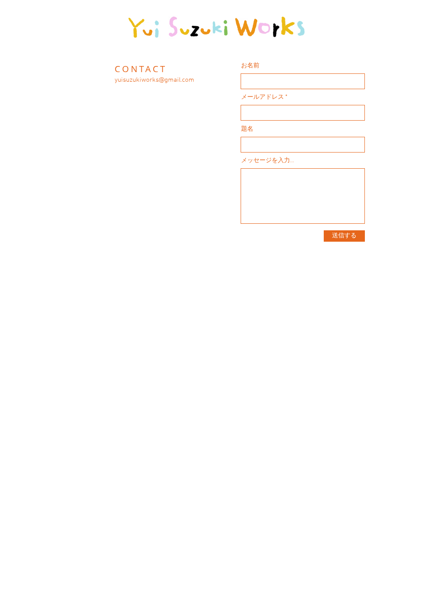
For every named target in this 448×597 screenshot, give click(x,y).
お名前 (250, 66)
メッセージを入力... (267, 161)
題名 (247, 129)
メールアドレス (262, 97)
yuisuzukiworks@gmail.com (154, 80)
